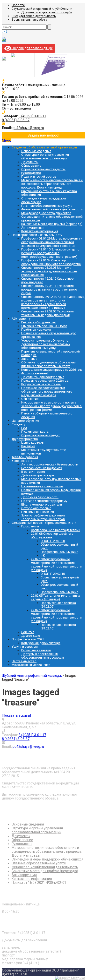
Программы (30, 526)
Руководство (31, 173)
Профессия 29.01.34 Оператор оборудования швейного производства (51, 262)
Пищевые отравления (37, 512)
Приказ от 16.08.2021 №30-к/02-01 (39, 883)
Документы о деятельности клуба (46, 12)
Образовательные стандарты (43, 169)
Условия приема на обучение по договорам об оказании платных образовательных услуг (45, 344)
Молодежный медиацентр (31, 665)
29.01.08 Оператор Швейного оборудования (52, 535)
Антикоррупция (32, 227)
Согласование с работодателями (55, 530)
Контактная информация (39, 231)
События (27, 632)
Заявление (29, 359)
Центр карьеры (32, 442)
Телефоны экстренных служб (43, 519)
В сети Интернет (33, 471)
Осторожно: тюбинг (36, 508)
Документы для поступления (42, 377)
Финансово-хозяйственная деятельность (52, 209)
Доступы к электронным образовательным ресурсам (42, 655)
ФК (43, 555)
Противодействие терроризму (44, 501)
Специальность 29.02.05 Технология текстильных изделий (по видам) (47, 313)
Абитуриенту (21, 318)
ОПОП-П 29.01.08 (53, 541)
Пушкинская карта (35, 431)
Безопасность (22, 461)
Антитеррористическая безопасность (49, 464)
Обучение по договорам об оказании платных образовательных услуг (48, 364)
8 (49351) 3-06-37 (15, 120)
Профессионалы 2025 (28, 639)
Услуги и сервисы (25, 646)
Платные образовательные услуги (46, 205)
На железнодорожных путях (42, 486)
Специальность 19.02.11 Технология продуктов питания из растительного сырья (49, 289)
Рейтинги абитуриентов (38, 322)
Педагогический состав (38, 176)
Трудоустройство (25, 439)
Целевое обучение (25, 420)
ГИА (24, 428)
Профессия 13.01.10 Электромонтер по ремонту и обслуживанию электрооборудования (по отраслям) (50, 253)
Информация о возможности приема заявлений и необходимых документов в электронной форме (51, 406)
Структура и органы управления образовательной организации (45, 156)
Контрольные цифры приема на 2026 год (51, 369)
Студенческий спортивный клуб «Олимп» (42, 8)
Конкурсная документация (40, 643)
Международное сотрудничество (46, 213)
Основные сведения (36, 151)
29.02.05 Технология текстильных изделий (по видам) (55, 597)
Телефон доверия (25, 457)
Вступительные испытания (41, 384)
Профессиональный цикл (59, 552)
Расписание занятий (36, 650)
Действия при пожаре (37, 475)
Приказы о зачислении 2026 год (44, 380)
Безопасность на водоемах (41, 468)
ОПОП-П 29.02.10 (53, 574)
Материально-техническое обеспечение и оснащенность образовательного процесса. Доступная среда (52, 183)
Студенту (18, 424)
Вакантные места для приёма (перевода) (51, 224)
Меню (6, 140)
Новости (18, 5)
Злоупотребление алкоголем (43, 515)
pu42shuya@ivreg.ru (28, 128)
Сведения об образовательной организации (44, 147)
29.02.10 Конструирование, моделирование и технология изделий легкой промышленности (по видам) (56, 564)
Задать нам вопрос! (43, 135)
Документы (29, 162)
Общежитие (29, 399)
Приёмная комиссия (36, 329)
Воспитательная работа (29, 19)
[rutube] (4, 40)
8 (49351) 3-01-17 (32, 116)
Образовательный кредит (40, 435)
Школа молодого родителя (41, 504)
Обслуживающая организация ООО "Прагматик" (40, 970)
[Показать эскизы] (16, 715)
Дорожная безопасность (39, 497)
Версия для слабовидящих (31, 48)
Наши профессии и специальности (37, 235)
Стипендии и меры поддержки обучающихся (47, 859)
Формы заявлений (35, 373)
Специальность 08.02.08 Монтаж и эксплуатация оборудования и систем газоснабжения (49, 271)
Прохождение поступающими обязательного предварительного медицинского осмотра (46, 391)
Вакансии (28, 446)
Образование (31, 165)
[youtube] (4, 31)
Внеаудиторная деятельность (34, 16)
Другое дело (30, 635)
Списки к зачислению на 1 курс (44, 326)
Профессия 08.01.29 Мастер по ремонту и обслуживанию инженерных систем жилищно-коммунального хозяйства (51, 242)
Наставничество (24, 661)
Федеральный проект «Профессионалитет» (44, 522)
